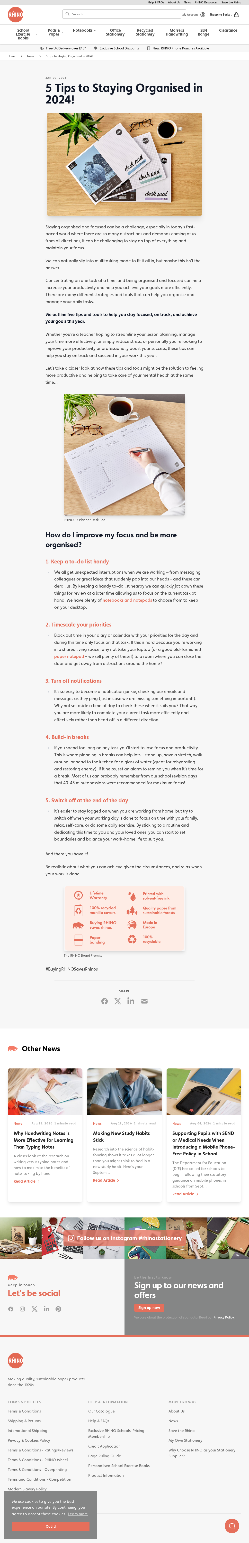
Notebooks (82, 30)
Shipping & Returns (24, 1421)
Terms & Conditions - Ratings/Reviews (40, 1450)
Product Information (106, 1475)
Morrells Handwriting (177, 32)
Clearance (228, 30)
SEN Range (203, 32)
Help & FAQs (156, 2)
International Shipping (27, 1430)
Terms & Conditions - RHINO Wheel (38, 1460)
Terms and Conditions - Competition (39, 1479)
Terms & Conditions (24, 1411)
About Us (174, 2)
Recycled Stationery (145, 32)
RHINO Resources (206, 2)
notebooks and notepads (127, 600)
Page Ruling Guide (104, 1456)
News (187, 2)
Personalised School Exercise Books (119, 1465)
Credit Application (104, 1446)
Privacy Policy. (224, 1317)
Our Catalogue (101, 1411)
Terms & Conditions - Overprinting (37, 1469)
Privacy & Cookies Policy (29, 1440)
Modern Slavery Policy (27, 1489)
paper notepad (69, 656)
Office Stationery (115, 32)
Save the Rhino (231, 2)
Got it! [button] (51, 1526)
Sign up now (149, 1307)
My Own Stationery (185, 1440)
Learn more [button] (78, 1514)
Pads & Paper (54, 32)
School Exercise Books (23, 34)
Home (12, 56)
